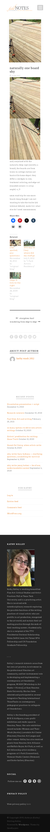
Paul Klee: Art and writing (19, 419)
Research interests (15, 413)
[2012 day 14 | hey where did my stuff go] (29, 243)
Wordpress (23, 825)
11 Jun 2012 (16, 76)
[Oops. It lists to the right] (15, 275)
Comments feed (14, 507)
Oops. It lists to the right (15, 283)
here (29, 804)
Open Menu (40, 7)
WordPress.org (14, 514)
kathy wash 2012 (25, 358)
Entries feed (12, 501)
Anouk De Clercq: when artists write (24, 445)
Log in (10, 495)
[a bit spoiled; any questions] (15, 243)
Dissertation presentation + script (23, 404)
